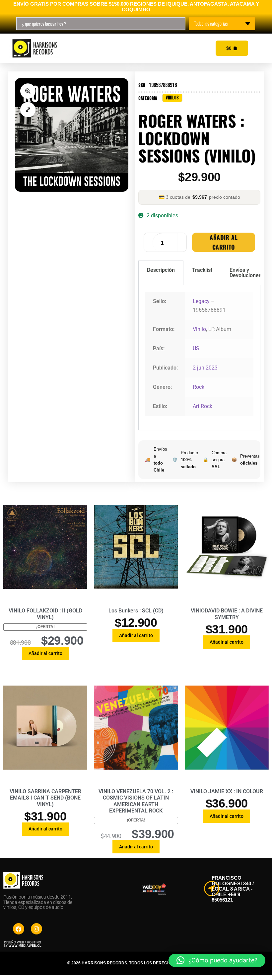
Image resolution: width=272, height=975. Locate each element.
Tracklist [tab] (202, 270)
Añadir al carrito (224, 242)
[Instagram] (36, 928)
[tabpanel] (199, 357)
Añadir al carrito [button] (45, 653)
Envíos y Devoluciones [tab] (245, 272)
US (196, 348)
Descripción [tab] (161, 270)
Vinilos (172, 98)
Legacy (201, 301)
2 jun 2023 (205, 368)
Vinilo (199, 329)
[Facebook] (18, 928)
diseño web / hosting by (22, 944)
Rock (198, 387)
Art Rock (202, 406)
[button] (27, 91)
